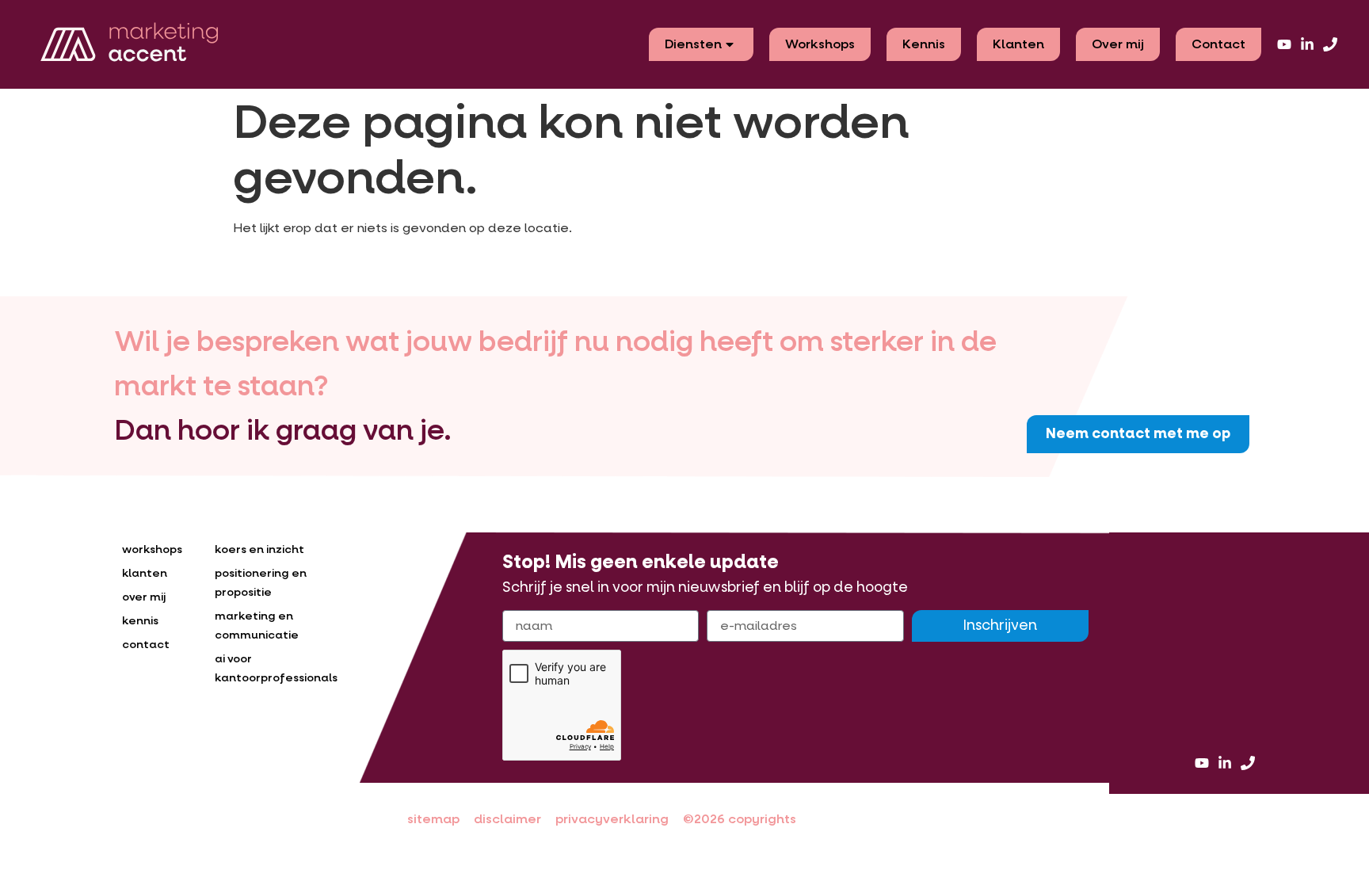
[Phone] (1330, 44)
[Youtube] (1284, 44)
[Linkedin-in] (1307, 44)
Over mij (1118, 44)
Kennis (923, 44)
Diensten (693, 44)
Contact (1218, 44)
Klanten (1018, 44)
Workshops (820, 44)
